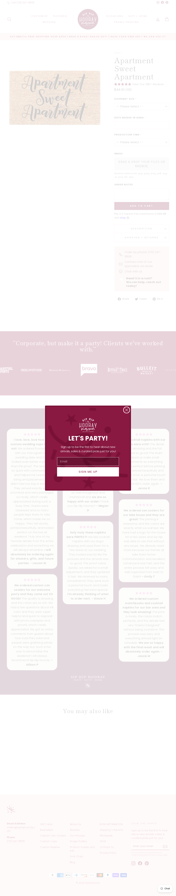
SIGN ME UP (88, 472)
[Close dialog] (127, 410)
